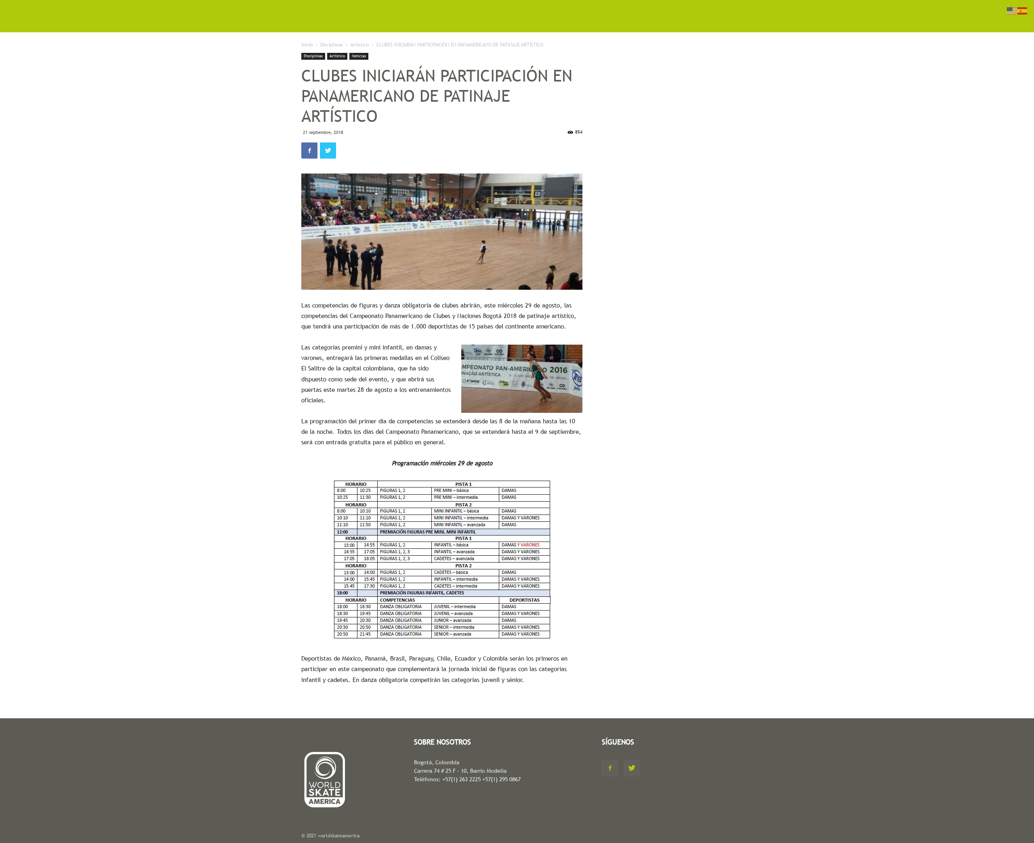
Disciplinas (331, 45)
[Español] (1022, 10)
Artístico (360, 45)
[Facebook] (610, 768)
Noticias (359, 56)
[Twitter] (632, 768)
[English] (1012, 10)
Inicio (307, 45)
